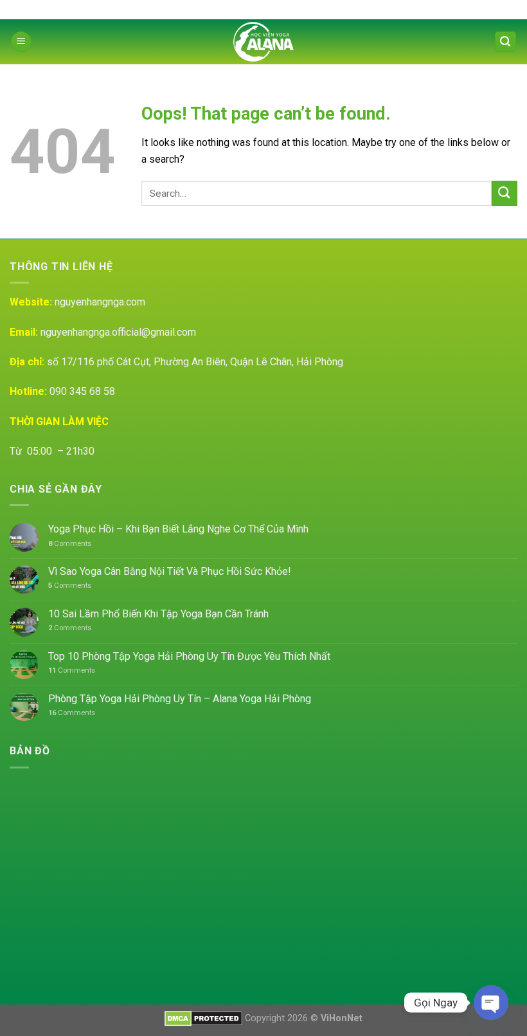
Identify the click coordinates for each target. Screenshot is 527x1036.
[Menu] (21, 42)
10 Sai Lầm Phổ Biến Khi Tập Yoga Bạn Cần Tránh (158, 614)
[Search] (506, 42)
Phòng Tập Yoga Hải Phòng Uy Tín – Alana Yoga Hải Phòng (179, 699)
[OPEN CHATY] (491, 1002)
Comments (69, 544)
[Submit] (504, 193)
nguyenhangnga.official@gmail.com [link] (118, 332)
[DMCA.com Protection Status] (203, 1018)
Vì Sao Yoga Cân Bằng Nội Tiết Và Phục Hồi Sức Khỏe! (169, 571)
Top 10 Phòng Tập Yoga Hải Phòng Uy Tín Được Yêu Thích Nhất (189, 656)
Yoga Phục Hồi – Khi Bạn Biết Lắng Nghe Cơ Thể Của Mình (178, 529)
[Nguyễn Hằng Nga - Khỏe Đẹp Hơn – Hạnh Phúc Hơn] (264, 41)
